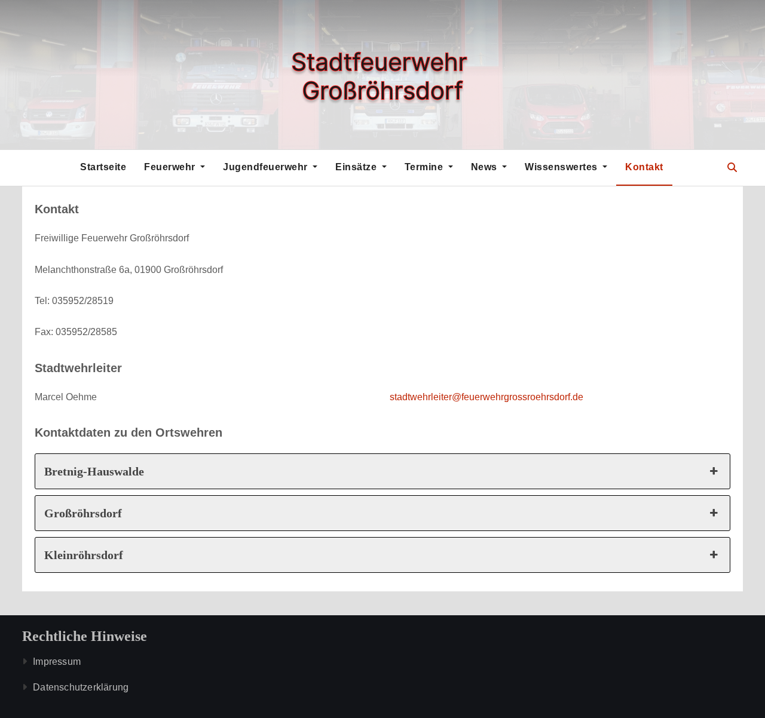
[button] (732, 167)
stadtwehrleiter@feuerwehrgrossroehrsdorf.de (486, 397)
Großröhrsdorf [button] (83, 513)
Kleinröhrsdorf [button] (83, 554)
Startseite (103, 167)
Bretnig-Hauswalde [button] (94, 471)
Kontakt (644, 167)
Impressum (57, 661)
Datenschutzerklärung (80, 687)
